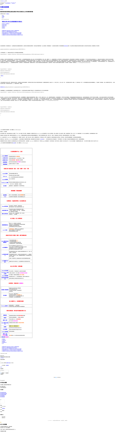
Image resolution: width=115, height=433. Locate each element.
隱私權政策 (62, 420)
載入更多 (2, 368)
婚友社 (2, 75)
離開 (5, 431)
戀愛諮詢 (3, 341)
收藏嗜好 (7, 365)
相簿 (3, 15)
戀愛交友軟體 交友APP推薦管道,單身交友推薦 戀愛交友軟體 (11, 32)
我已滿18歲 (2, 431)
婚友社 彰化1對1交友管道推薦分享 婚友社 (12, 21)
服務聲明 (66, 420)
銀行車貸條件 (2, 395)
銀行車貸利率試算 (3, 394)
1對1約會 (41, 139)
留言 (9, 362)
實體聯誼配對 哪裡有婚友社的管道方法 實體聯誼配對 (10, 30)
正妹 (3, 343)
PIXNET (51, 420)
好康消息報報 (4, 7)
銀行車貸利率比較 (3, 392)
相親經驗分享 (4, 342)
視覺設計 (7, 13)
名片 (3, 17)
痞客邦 (7, 362)
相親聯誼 (3, 339)
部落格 (3, 16)
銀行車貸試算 (2, 396)
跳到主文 (1, 9)
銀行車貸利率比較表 (3, 393)
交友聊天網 (4, 340)
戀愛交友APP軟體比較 (5, 23)
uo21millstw (2, 357)
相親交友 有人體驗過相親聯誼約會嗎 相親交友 (9, 31)
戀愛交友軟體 (4, 24)
